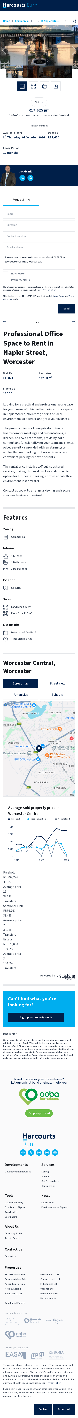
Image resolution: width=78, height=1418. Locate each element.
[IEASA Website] (15, 1355)
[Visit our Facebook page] (23, 1152)
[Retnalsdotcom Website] (54, 1321)
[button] (4, 51)
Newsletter (18, 274)
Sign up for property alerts (36, 1017)
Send (66, 309)
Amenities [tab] (21, 694)
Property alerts (20, 280)
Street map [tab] (21, 683)
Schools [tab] (57, 694)
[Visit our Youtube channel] (55, 1152)
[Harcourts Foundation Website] (32, 1321)
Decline (43, 1409)
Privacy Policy (49, 290)
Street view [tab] (57, 683)
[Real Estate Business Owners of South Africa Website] (56, 1356)
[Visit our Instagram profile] (47, 1152)
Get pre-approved (39, 1113)
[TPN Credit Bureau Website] (37, 1356)
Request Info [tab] (21, 199)
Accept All (64, 1409)
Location (39, 322)
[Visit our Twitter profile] (31, 1152)
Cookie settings (18, 1409)
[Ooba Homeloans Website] (15, 1336)
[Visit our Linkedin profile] (39, 1152)
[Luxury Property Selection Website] (12, 1321)
